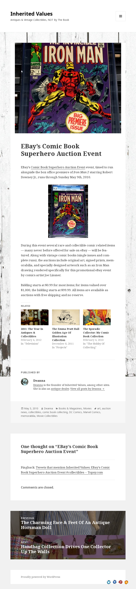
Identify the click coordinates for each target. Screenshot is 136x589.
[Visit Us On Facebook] (115, 582)
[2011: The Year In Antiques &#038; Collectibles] (34, 317)
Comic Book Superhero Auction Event (58, 167)
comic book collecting (55, 412)
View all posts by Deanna (86, 388)
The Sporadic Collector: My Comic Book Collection (96, 332)
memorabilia (28, 416)
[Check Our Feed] (126, 582)
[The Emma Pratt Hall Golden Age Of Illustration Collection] (66, 317)
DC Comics (75, 412)
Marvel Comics (91, 412)
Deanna (38, 385)
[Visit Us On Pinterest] (120, 582)
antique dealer (60, 388)
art (99, 408)
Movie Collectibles (47, 416)
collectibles (34, 412)
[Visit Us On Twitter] (109, 582)
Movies (87, 408)
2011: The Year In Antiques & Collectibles (32, 332)
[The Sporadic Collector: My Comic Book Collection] (96, 317)
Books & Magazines (70, 408)
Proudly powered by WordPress (40, 577)
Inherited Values (31, 13)
